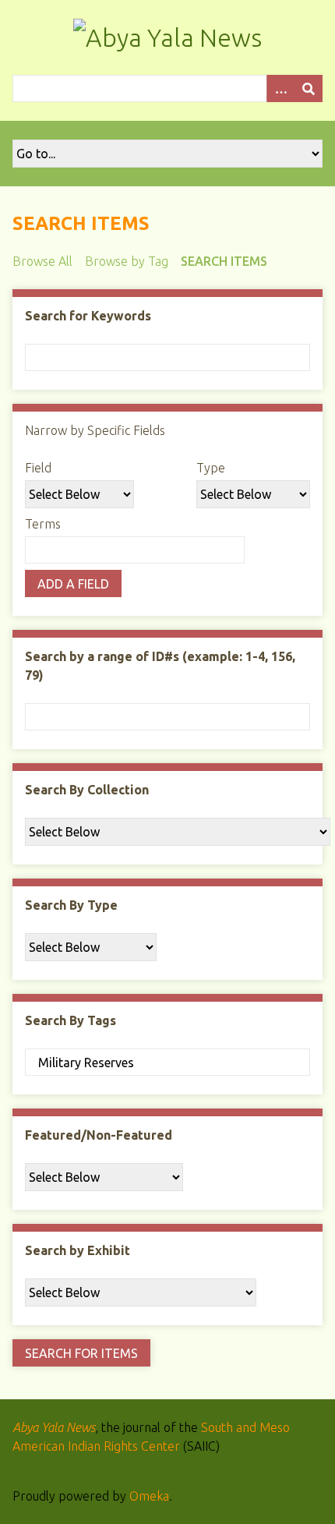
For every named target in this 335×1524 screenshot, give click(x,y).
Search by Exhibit (77, 1250)
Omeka (149, 1496)
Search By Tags (70, 1020)
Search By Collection (87, 790)
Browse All (42, 261)
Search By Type (71, 905)
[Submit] (308, 88)
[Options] (280, 88)
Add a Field (73, 584)
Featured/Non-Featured (98, 1135)
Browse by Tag (126, 261)
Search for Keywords (88, 316)
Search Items (224, 261)
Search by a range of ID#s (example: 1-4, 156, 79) (160, 665)
